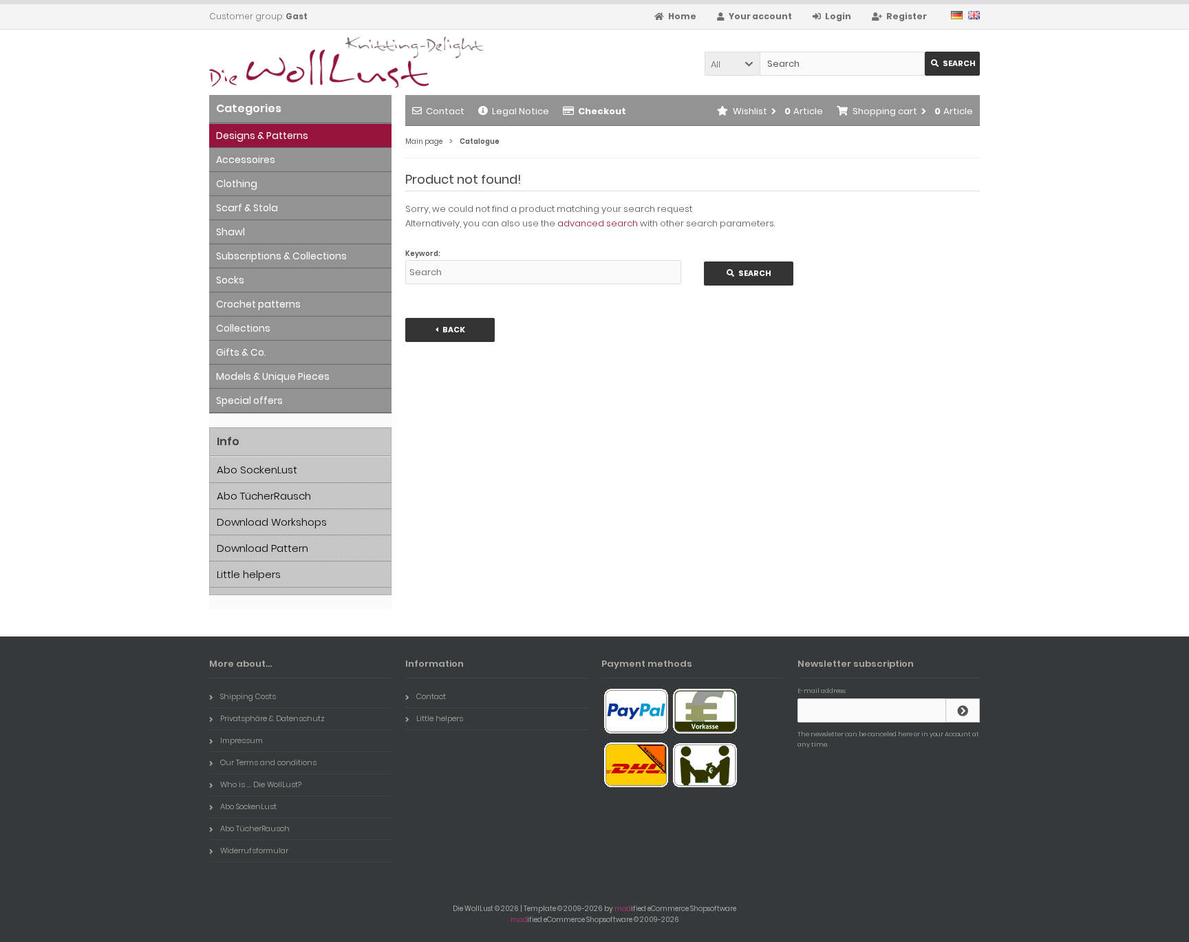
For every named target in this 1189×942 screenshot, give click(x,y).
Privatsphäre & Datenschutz (272, 718)
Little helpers (249, 574)
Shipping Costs (248, 696)
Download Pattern (262, 548)
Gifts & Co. (241, 352)
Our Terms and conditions (268, 762)
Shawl (230, 232)
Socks (230, 280)
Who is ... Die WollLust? (260, 784)
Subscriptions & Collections (281, 256)
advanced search (597, 223)
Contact (445, 111)
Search (953, 63)
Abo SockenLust (257, 469)
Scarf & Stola (247, 208)
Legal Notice (520, 111)
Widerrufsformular (254, 850)
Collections (243, 328)
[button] (732, 64)
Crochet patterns (258, 304)
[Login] (962, 710)
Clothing (236, 184)
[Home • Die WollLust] (300, 62)
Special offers (249, 400)
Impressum (241, 740)
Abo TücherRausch (264, 496)
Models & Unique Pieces (273, 376)
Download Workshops (272, 522)
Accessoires (245, 160)
